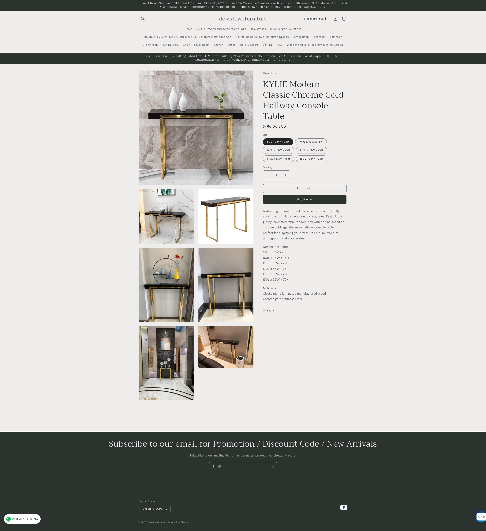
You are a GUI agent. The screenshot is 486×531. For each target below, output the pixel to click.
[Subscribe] (273, 466)
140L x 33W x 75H (278, 158)
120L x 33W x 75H (278, 150)
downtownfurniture (157, 522)
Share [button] (270, 310)
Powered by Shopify (178, 522)
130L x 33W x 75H (311, 150)
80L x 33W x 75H (278, 141)
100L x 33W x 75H (311, 141)
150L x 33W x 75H (311, 158)
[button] (143, 19)
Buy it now (304, 199)
